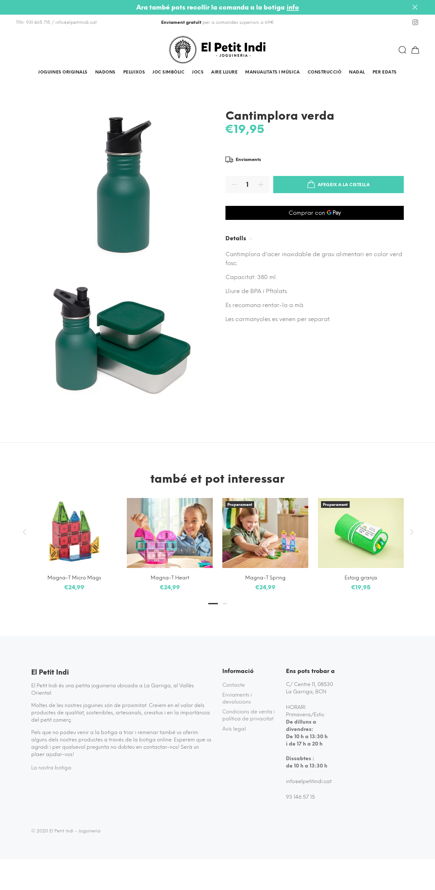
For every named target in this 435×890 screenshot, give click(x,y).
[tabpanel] (74, 538)
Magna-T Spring (265, 578)
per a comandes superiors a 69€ (217, 22)
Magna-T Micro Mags (74, 578)
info (293, 7)
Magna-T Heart (170, 578)
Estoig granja (361, 578)
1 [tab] (213, 603)
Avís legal (234, 729)
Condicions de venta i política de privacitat (248, 715)
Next (411, 532)
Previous (24, 532)
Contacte (233, 685)
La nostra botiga (51, 768)
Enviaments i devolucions (237, 698)
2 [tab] (225, 603)
